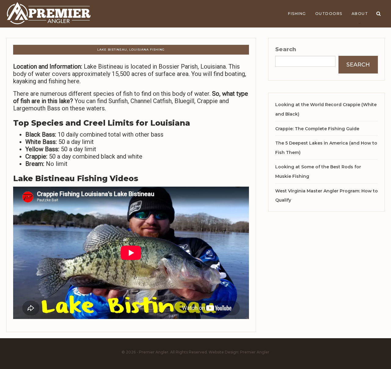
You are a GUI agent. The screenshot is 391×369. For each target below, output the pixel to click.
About (360, 13)
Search (285, 49)
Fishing (297, 13)
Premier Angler (254, 352)
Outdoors (328, 13)
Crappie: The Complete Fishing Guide (317, 128)
